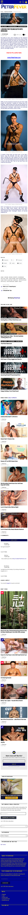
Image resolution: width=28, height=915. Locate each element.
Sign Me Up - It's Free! (9, 817)
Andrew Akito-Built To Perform (9, 417)
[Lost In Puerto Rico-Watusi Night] (14, 497)
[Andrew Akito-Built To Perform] (14, 407)
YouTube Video (19, 341)
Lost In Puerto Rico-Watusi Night (9, 507)
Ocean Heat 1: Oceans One (7, 439)
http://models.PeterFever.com (19, 558)
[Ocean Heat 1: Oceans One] (14, 429)
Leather (10, 280)
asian (6, 277)
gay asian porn (21, 278)
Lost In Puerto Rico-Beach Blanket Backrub (12, 529)
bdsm (11, 277)
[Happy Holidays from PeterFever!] (14, 384)
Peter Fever (23, 280)
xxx (20, 281)
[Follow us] (20, 2)
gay (7, 278)
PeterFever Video (12, 317)
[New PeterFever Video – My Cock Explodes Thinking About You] (14, 329)
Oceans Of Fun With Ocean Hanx (9, 461)
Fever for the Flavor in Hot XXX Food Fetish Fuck (14, 655)
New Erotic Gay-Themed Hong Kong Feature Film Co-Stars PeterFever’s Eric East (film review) (14, 631)
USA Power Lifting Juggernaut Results (11, 359)
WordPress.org (5, 900)
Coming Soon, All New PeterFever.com (11, 320)
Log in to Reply (4, 551)
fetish (3, 278)
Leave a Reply (14, 540)
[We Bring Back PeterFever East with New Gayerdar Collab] (14, 474)
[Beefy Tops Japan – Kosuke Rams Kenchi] (14, 691)
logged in (9, 583)
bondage (21, 277)
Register (4, 894)
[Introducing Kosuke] (14, 668)
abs (3, 277)
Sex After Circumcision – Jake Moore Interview (13, 719)
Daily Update (4, 317)
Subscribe (5, 883)
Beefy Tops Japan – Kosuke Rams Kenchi (12, 701)
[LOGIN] (26, 2)
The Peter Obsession (6, 344)
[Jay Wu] (14, 733)
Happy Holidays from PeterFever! (10, 391)
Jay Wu (3, 742)
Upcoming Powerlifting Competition (10, 375)
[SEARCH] (23, 2)
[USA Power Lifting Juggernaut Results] (14, 352)
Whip (17, 281)
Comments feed (6, 898)
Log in (3, 895)
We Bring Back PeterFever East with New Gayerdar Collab (12, 484)
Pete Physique (11, 341)
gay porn (4, 280)
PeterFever (11, 281)
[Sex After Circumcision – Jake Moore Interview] (14, 712)
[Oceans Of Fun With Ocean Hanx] (14, 451)
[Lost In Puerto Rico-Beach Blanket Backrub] (14, 520)
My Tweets (3, 844)
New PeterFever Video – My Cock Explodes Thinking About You (12, 336)
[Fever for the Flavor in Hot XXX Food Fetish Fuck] (14, 645)
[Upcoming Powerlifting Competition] (14, 367)
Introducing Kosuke (6, 678)
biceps (16, 277)
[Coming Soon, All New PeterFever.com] (14, 312)
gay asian (12, 278)
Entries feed (5, 897)
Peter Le (4, 281)
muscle (16, 280)
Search (25, 826)
